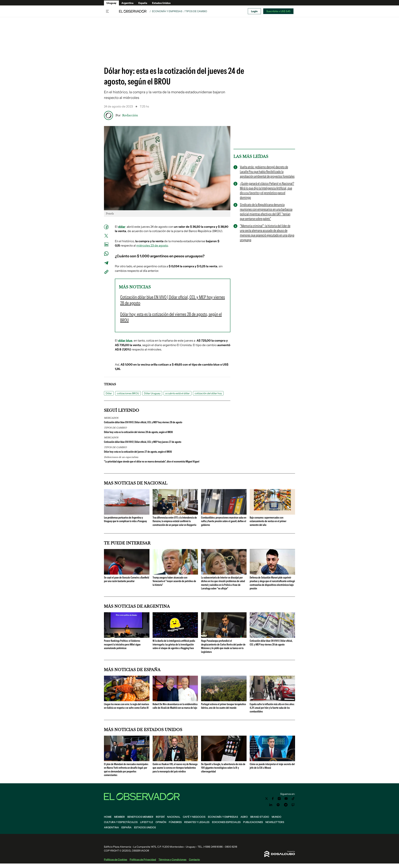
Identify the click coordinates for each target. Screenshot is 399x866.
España (142, 3)
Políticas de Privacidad (143, 859)
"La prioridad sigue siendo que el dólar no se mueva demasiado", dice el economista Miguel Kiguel (151, 461)
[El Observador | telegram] (286, 805)
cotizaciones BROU (128, 393)
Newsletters (274, 822)
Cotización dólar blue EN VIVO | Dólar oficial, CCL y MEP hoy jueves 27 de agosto (142, 441)
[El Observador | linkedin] (271, 805)
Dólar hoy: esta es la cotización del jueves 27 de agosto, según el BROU (138, 451)
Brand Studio (259, 816)
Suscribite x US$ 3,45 (278, 11)
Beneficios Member (140, 816)
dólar (121, 226)
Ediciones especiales (226, 822)
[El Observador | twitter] (266, 798)
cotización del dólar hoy (208, 393)
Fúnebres (175, 822)
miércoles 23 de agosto (152, 245)
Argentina (127, 3)
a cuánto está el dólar (177, 393)
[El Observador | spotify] (278, 805)
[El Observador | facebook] (273, 798)
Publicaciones (253, 822)
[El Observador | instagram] (279, 798)
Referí (160, 816)
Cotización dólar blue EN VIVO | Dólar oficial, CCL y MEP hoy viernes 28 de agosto (143, 422)
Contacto (194, 859)
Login (254, 11)
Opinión (161, 822)
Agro (244, 816)
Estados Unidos (161, 3)
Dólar (109, 393)
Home (108, 816)
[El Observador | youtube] (286, 798)
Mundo (276, 816)
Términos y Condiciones (172, 859)
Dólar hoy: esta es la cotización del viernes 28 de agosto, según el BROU (138, 432)
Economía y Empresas (167, 11)
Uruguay (111, 3)
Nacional (173, 816)
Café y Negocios (194, 816)
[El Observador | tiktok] (293, 798)
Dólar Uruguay (152, 393)
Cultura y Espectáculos (121, 822)
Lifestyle (146, 822)
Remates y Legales (196, 822)
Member (119, 816)
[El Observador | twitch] (293, 805)
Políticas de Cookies (115, 859)
